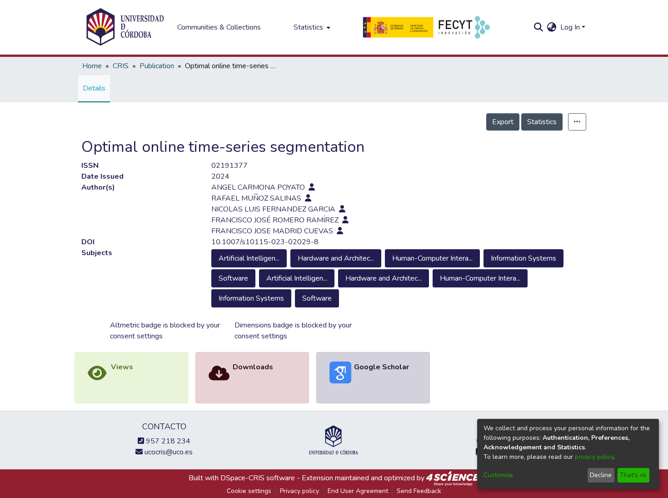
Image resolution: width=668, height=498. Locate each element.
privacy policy (594, 457)
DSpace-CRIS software (257, 478)
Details (94, 88)
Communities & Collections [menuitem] (219, 27)
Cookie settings (249, 491)
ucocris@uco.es (168, 452)
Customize (498, 475)
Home (92, 66)
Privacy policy (299, 491)
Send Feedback (419, 491)
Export (502, 122)
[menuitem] (311, 27)
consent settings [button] (136, 336)
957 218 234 (167, 441)
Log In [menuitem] (570, 27)
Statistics (542, 122)
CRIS (121, 66)
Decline (601, 475)
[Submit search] (538, 27)
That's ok (633, 475)
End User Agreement (358, 491)
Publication (157, 66)
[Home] (125, 27)
